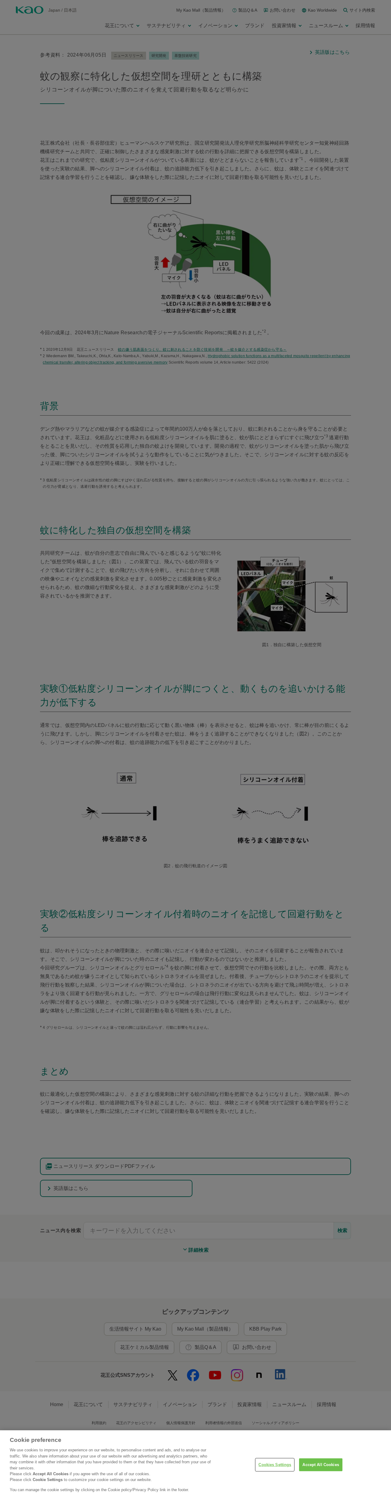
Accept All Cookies (320, 1464)
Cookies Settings (274, 1464)
